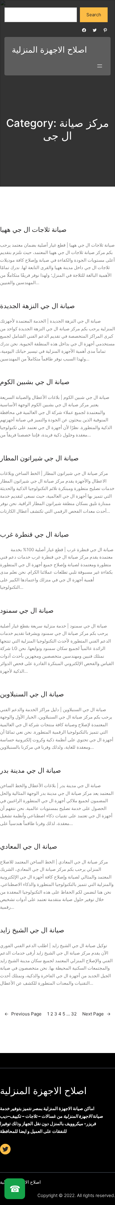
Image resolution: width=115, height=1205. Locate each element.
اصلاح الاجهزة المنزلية (43, 1090)
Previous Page (23, 1014)
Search (93, 14)
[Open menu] (99, 65)
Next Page (96, 1014)
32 (74, 1014)
